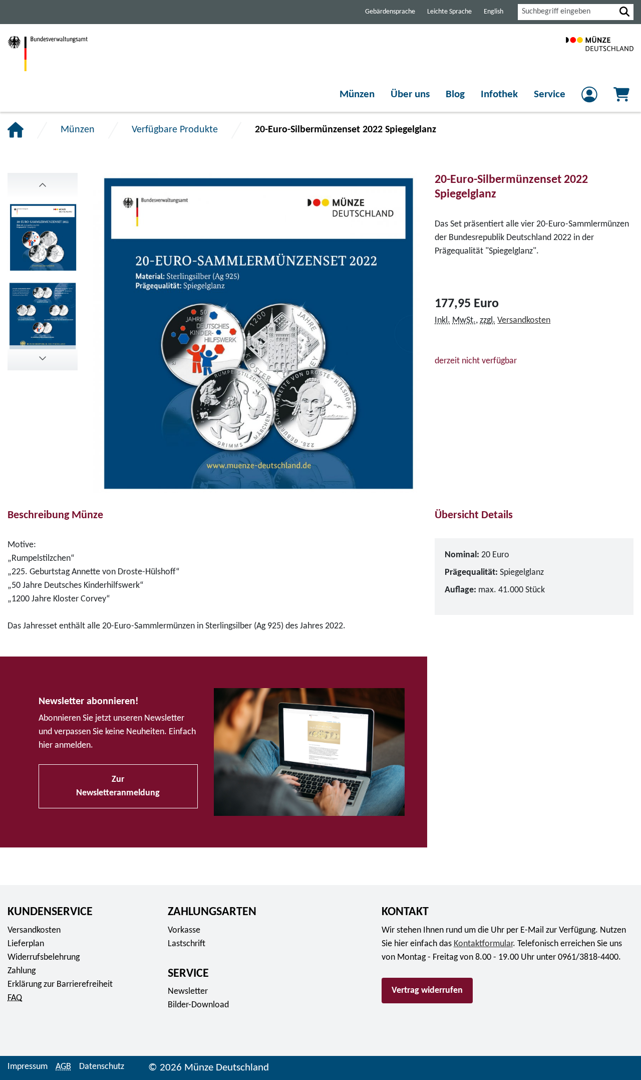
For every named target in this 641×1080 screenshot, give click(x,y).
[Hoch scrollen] (43, 357)
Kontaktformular (483, 944)
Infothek (499, 94)
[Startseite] (16, 130)
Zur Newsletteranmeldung (118, 786)
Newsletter (188, 991)
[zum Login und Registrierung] (589, 97)
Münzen (357, 94)
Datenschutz (101, 1066)
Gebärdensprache (390, 12)
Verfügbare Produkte (175, 130)
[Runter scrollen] (43, 185)
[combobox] (567, 12)
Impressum (28, 1066)
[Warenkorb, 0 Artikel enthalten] (621, 97)
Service (549, 94)
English (493, 12)
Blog (455, 94)
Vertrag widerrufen (427, 990)
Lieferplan (26, 944)
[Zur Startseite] (599, 53)
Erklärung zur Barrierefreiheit (60, 984)
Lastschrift (186, 944)
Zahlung (22, 971)
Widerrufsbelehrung (44, 957)
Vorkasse (184, 930)
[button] (624, 12)
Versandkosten (523, 320)
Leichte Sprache (449, 12)
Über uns (410, 94)
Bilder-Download (198, 1005)
